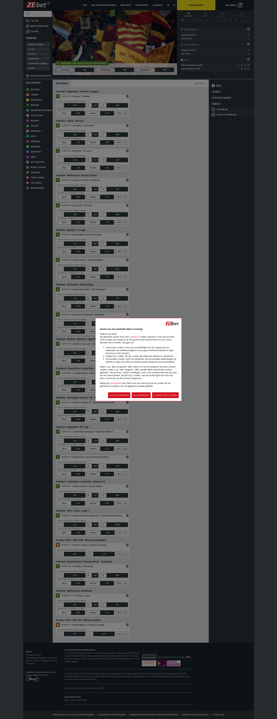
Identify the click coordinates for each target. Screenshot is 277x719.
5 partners (134, 336)
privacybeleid (116, 383)
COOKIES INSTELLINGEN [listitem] (165, 395)
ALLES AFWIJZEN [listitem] (141, 395)
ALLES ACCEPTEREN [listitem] (119, 395)
